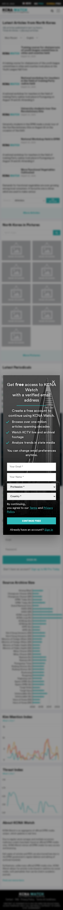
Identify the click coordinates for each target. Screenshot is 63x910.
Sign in (48, 529)
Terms (33, 508)
